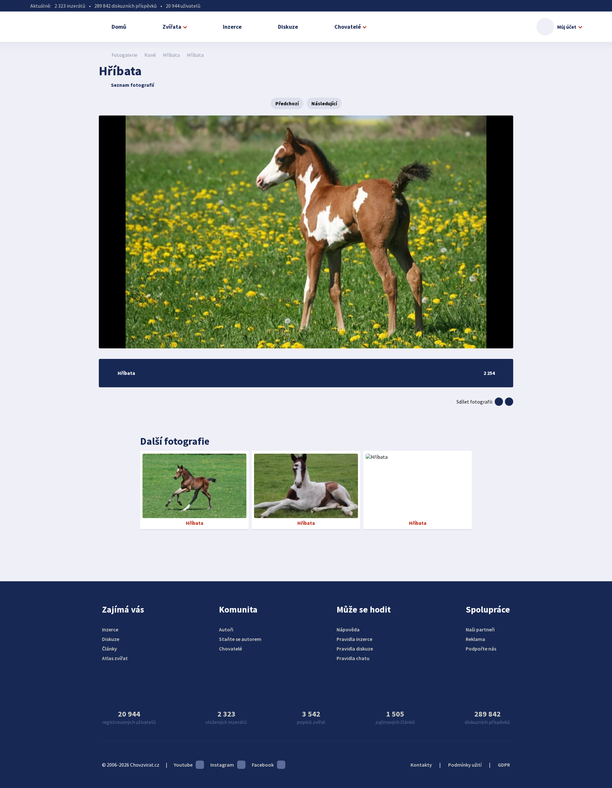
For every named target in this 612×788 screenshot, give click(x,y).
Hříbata (171, 55)
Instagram (222, 765)
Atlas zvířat (115, 658)
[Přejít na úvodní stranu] (102, 55)
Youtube (183, 765)
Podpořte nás (481, 648)
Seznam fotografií (132, 85)
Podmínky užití (465, 765)
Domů (119, 26)
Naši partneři (480, 629)
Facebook (263, 765)
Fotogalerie (124, 55)
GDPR (504, 765)
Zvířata (172, 26)
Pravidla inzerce (354, 639)
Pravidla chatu (353, 658)
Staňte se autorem (240, 639)
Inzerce (232, 26)
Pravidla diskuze (355, 648)
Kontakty (421, 765)
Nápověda (348, 629)
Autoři (226, 629)
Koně (150, 55)
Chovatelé (347, 26)
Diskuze (288, 26)
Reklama (475, 639)
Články (109, 648)
